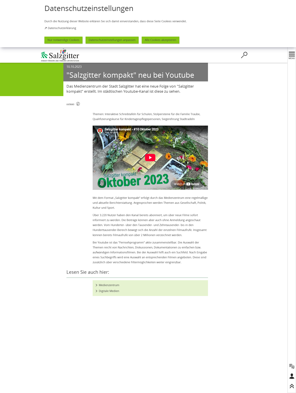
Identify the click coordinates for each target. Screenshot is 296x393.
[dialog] (148, 23)
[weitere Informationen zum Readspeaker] (78, 104)
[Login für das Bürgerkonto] (292, 376)
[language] (292, 366)
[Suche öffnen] (244, 55)
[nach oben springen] (292, 386)
